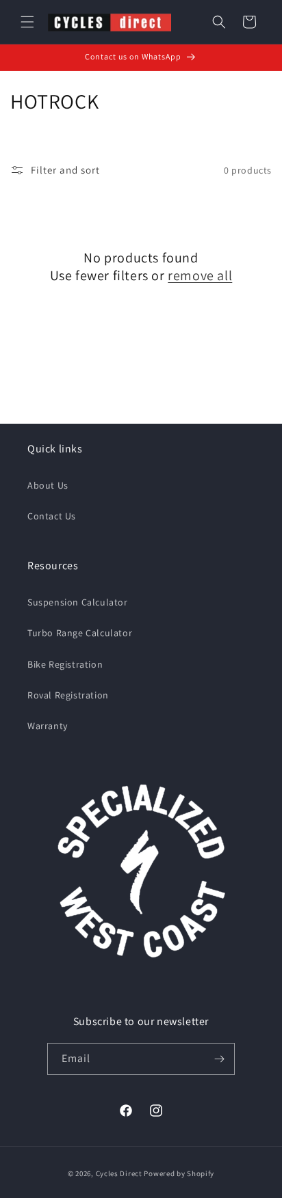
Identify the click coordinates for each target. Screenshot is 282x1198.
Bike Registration (65, 664)
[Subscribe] (219, 1059)
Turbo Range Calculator (79, 633)
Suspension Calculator (77, 602)
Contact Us (51, 516)
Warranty (47, 726)
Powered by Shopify (179, 1173)
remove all (200, 275)
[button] (27, 22)
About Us (47, 485)
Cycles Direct (119, 1173)
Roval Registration (68, 695)
